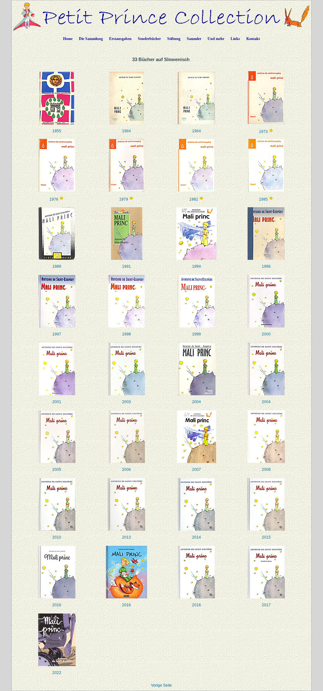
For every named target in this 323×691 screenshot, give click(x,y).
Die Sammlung (91, 39)
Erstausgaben (120, 39)
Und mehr (216, 39)
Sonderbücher (149, 39)
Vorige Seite (161, 685)
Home (68, 39)
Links (235, 39)
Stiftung (173, 39)
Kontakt (253, 39)
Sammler (194, 39)
